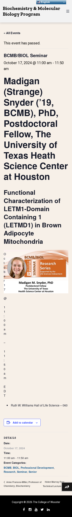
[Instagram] (30, 509)
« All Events (12, 33)
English (45, 2)
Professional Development (37, 467)
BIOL (16, 467)
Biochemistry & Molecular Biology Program (31, 11)
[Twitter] (42, 509)
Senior (33, 472)
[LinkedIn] (48, 509)
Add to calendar (23, 422)
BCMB (7, 467)
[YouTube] (36, 509)
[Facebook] (24, 509)
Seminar (22, 472)
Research (10, 472)
